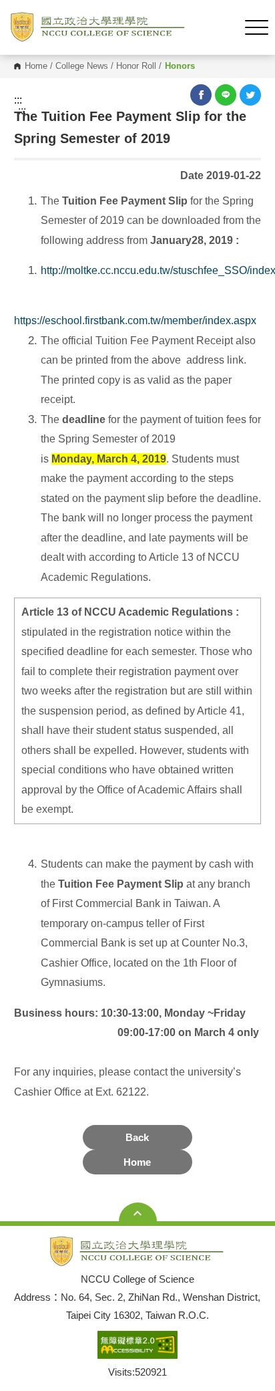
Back (137, 1137)
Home (36, 66)
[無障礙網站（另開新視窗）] (137, 1346)
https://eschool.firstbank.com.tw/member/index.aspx (136, 320)
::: (18, 100)
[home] (98, 27)
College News (81, 66)
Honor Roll (136, 66)
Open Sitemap (138, 1213)
